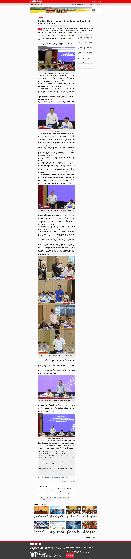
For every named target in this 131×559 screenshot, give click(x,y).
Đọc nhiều (74, 4)
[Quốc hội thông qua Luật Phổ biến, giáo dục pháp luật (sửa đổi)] (73, 510)
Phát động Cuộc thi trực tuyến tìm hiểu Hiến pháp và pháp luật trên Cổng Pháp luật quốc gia (85, 43)
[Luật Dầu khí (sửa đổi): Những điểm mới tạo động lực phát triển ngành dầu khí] (57, 510)
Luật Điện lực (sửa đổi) (45, 499)
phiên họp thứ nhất (60, 89)
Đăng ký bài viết (79, 547)
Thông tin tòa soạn (88, 4)
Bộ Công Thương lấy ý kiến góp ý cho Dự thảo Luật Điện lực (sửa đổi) (55, 477)
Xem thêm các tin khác (90, 537)
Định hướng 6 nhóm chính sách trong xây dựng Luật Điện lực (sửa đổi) (55, 491)
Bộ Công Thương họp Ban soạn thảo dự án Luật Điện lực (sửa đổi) (54, 493)
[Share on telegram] (74, 481)
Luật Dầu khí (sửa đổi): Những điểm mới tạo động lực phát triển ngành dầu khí (57, 516)
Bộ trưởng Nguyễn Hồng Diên (63, 497)
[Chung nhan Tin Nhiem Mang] (70, 555)
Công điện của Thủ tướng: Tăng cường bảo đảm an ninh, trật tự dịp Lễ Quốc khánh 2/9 (89, 531)
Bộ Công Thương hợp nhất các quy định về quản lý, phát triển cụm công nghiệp (85, 38)
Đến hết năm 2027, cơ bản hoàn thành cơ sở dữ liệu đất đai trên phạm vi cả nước (85, 66)
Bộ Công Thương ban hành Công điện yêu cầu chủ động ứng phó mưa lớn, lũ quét (85, 48)
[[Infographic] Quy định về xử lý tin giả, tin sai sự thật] (41, 525)
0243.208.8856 (73, 550)
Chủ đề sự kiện (80, 4)
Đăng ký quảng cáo (88, 547)
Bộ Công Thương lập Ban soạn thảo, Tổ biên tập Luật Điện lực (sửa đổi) (55, 488)
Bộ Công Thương (53, 497)
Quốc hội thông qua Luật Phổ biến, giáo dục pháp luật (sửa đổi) (73, 516)
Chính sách (42, 17)
